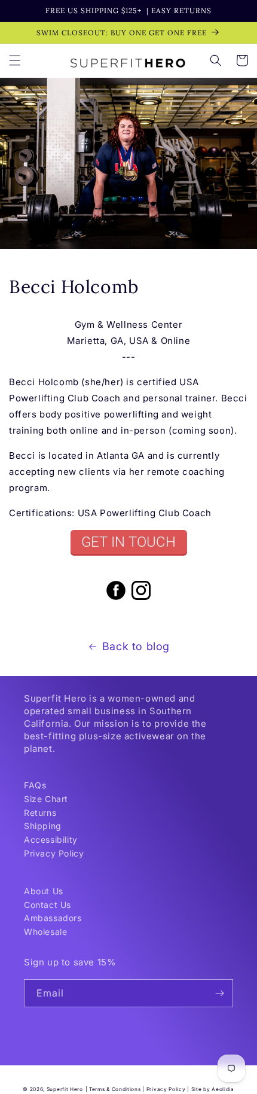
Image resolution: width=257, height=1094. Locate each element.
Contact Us (47, 905)
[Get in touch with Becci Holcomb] (128, 543)
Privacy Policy (54, 853)
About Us (43, 891)
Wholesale (45, 932)
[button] (15, 60)
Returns (40, 812)
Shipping (43, 826)
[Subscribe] (219, 993)
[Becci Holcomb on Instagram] (141, 599)
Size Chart (46, 799)
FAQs (35, 785)
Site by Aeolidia (212, 1089)
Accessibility (51, 839)
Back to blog (136, 646)
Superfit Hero (65, 1089)
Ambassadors (53, 918)
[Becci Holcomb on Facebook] (116, 599)
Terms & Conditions (115, 1089)
